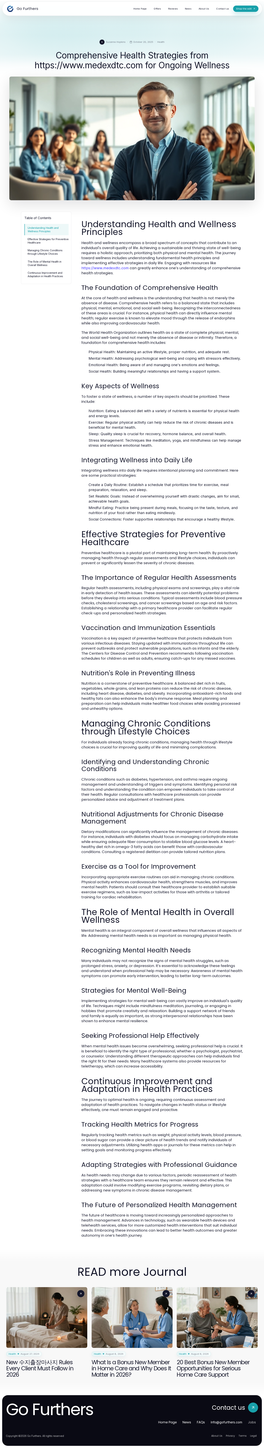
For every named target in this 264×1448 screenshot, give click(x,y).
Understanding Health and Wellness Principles (43, 229)
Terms (242, 1436)
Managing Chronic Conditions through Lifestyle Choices (45, 252)
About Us (216, 1436)
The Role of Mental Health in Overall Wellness (44, 263)
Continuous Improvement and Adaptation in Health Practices (45, 274)
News (186, 1422)
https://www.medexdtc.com (105, 268)
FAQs (201, 1422)
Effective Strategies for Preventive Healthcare (48, 241)
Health (161, 41)
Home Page (167, 1422)
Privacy (230, 1436)
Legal (253, 1436)
